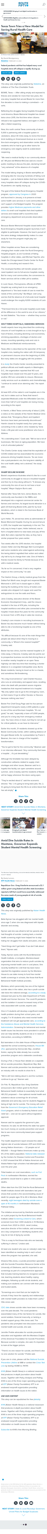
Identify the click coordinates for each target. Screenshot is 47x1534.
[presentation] (2, 826)
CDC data (5, 1307)
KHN (3, 1371)
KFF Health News (8, 881)
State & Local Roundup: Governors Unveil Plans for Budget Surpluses (27, 1510)
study (7, 364)
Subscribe (5, 1429)
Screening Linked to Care (25, 1218)
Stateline (4, 61)
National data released (34, 1153)
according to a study (37, 992)
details (37, 1399)
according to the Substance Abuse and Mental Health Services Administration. (23, 1024)
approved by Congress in (20, 194)
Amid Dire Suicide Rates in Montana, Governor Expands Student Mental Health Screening (23, 808)
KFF (5, 1384)
